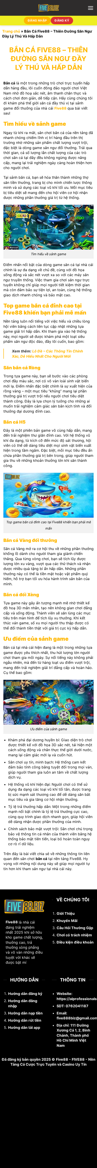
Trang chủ (11, 31)
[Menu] (91, 8)
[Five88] (48, 8)
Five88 (60, 108)
